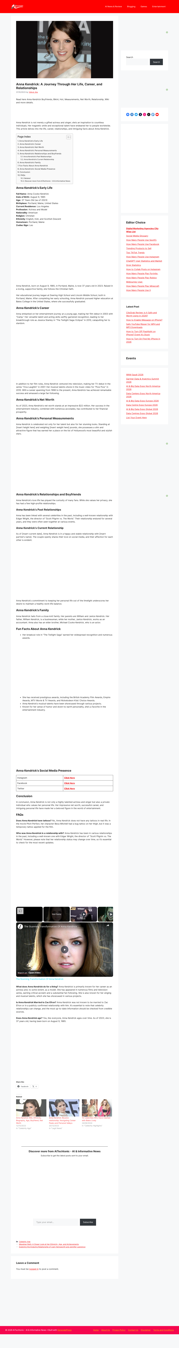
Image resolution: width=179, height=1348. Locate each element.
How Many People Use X (138, 290)
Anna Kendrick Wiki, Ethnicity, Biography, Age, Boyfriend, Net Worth (29, 1120)
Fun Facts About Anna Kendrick (33, 165)
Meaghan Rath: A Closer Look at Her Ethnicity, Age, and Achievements (49, 1244)
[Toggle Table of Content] (67, 137)
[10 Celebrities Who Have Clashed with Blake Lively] (97, 1108)
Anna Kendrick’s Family (30, 162)
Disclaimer (146, 1330)
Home (96, 1330)
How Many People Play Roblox (141, 277)
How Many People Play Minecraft (142, 286)
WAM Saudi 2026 (134, 374)
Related (27, 178)
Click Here (69, 777)
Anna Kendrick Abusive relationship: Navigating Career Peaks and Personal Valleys (62, 1120)
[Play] (83, 914)
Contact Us (133, 1330)
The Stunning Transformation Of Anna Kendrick (50, 926)
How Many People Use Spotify (141, 240)
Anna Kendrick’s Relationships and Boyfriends (40, 153)
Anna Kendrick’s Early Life (31, 141)
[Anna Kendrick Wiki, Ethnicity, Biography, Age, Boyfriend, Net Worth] (31, 1108)
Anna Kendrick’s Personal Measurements (38, 150)
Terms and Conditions (163, 1330)
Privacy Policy (118, 1330)
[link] (20, 926)
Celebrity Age (24, 1242)
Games (144, 6)
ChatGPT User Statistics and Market (144, 261)
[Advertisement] (144, 168)
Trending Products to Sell (138, 248)
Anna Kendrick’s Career (30, 144)
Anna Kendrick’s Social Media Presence (37, 169)
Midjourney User (134, 282)
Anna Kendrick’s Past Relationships (37, 156)
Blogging (131, 6)
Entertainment (159, 6)
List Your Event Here (136, 417)
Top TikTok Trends (135, 252)
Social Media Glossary (137, 235)
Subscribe (88, 1222)
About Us (105, 1330)
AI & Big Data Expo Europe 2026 (142, 400)
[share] (107, 925)
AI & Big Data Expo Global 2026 (142, 409)
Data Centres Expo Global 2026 (142, 413)
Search (129, 57)
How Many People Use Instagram (142, 256)
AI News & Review (113, 6)
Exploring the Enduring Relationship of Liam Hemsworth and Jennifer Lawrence (52, 1247)
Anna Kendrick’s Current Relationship (39, 159)
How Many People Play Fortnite (142, 273)
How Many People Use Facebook (142, 244)
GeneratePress (65, 1330)
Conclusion (25, 172)
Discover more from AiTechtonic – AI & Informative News (47, 181)
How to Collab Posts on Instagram (143, 269)
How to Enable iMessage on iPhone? (144, 320)
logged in (34, 1269)
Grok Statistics (133, 265)
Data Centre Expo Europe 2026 (142, 405)
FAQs (23, 175)
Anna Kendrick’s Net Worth (32, 147)
